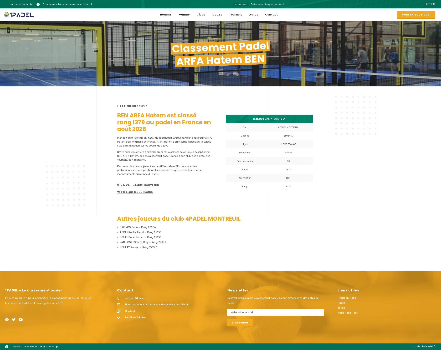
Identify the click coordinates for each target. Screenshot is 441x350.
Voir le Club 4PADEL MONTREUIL (138, 185)
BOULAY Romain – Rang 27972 (138, 247)
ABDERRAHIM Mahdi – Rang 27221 (140, 232)
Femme (184, 14)
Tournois (235, 14)
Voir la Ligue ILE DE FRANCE (135, 192)
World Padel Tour (347, 312)
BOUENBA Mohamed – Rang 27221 (140, 237)
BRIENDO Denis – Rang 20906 (138, 227)
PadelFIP (343, 302)
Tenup (341, 307)
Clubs (201, 14)
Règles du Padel (347, 297)
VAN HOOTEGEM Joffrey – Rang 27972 (143, 242)
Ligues (217, 14)
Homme (166, 14)
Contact (271, 14)
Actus (253, 14)
